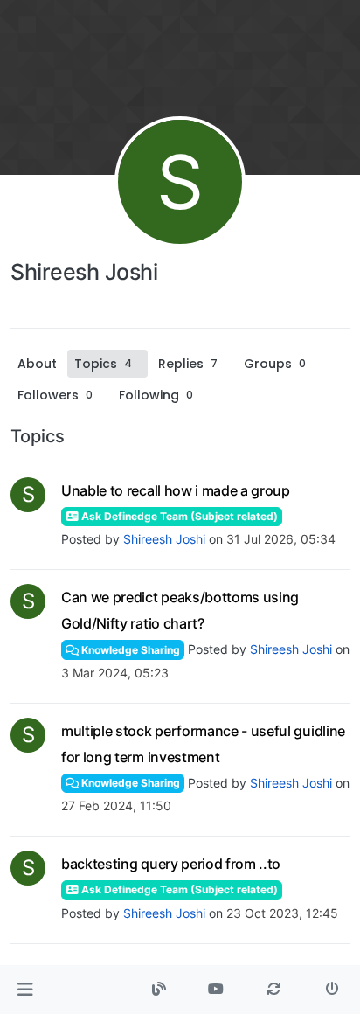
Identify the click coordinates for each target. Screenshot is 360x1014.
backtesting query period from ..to (170, 863)
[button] (25, 989)
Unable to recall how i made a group (175, 490)
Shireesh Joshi (164, 538)
